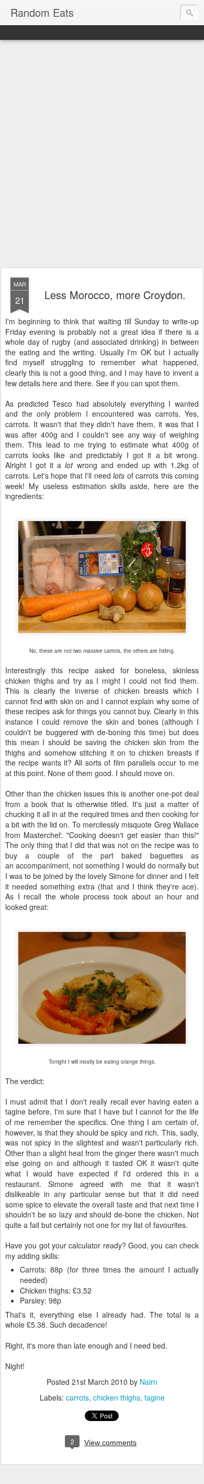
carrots (77, 1397)
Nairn (148, 1381)
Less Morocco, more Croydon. (115, 294)
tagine (154, 1397)
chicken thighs (116, 1397)
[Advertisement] (102, 154)
